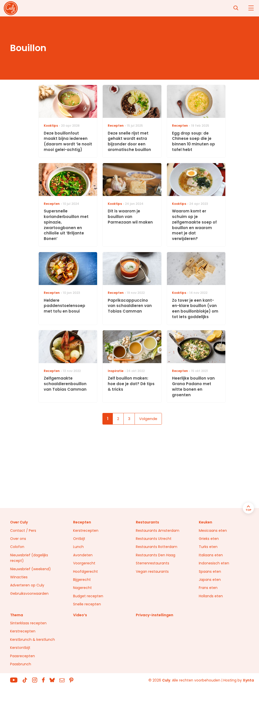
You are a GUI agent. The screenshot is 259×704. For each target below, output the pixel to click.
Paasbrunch (20, 664)
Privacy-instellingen (154, 615)
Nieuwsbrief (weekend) (30, 568)
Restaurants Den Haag (155, 555)
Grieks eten (209, 538)
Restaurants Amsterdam (157, 530)
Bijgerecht (82, 579)
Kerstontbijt (20, 647)
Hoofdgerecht (85, 571)
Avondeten (83, 555)
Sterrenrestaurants (152, 563)
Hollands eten (211, 596)
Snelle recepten (87, 604)
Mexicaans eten (213, 530)
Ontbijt (79, 538)
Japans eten (210, 579)
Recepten (82, 522)
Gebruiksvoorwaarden (29, 593)
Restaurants (147, 522)
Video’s (80, 615)
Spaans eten (210, 571)
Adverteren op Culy (27, 585)
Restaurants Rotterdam (156, 546)
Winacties (19, 577)
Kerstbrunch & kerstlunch (32, 639)
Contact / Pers (23, 530)
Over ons (18, 538)
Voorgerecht (84, 563)
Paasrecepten (22, 655)
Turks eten (208, 546)
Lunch (78, 546)
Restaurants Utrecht (153, 538)
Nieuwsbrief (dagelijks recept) (29, 558)
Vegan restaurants (152, 571)
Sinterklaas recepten (28, 623)
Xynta (248, 680)
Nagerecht (82, 587)
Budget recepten (88, 596)
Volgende (148, 418)
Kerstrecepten (85, 530)
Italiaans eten (211, 555)
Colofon (17, 546)
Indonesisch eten (214, 563)
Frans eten (208, 587)
